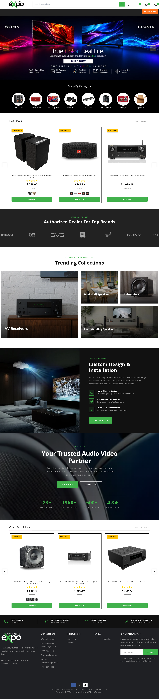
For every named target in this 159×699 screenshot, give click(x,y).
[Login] (128, 5)
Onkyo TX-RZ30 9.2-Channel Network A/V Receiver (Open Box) (127, 582)
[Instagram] (79, 685)
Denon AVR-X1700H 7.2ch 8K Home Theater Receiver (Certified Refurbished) (79, 582)
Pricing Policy (72, 639)
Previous (6, 48)
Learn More (99, 420)
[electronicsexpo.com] (16, 7)
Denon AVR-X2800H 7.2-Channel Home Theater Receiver (127, 175)
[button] (32, 181)
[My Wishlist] (137, 5)
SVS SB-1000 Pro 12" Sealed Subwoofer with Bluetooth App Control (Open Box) (32, 582)
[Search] (122, 4)
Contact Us (91, 485)
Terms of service (86, 690)
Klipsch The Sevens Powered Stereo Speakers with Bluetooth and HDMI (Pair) (32, 176)
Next (153, 48)
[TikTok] (85, 685)
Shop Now (67, 485)
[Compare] (146, 5)
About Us (70, 642)
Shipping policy (101, 690)
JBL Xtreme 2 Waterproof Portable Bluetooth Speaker (79, 175)
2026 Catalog (151, 11)
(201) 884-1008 (47, 667)
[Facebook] (73, 685)
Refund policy (57, 690)
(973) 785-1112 (47, 651)
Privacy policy (71, 690)
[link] (79, 48)
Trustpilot (106, 639)
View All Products (141, 121)
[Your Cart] (155, 5)
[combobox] (76, 4)
